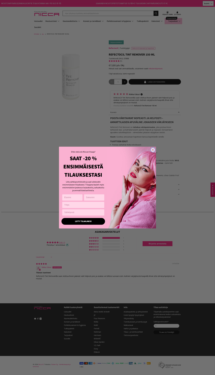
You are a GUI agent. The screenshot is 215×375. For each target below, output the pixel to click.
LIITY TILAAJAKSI (83, 221)
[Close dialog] (153, 150)
